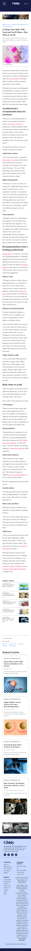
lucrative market (14, 78)
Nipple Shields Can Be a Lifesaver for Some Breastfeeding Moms (12, 704)
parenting (4, 643)
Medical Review (8, 866)
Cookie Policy (20, 874)
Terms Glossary (8, 868)
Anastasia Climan (10, 750)
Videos (5, 891)
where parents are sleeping (10, 160)
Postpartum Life (8, 26)
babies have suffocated (18, 448)
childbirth (4, 645)
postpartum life (12, 643)
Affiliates (6, 872)
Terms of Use (20, 880)
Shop (5, 893)
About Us (6, 864)
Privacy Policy (20, 872)
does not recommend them (17, 475)
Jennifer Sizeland (10, 709)
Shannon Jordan (9, 64)
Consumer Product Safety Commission (14, 569)
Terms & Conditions (22, 870)
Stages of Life (6, 24)
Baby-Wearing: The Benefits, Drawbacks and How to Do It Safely (14, 785)
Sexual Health (7, 879)
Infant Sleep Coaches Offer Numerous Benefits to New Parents (13, 664)
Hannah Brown (7, 254)
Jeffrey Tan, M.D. (16, 124)
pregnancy (20, 643)
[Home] (16, 3)
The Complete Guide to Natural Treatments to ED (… (8, 595)
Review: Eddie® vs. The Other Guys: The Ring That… (8, 620)
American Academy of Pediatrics (12, 566)
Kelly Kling (9, 669)
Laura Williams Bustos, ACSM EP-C (15, 790)
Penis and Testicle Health (6, 583)
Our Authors (7, 870)
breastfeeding (12, 645)
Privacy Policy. (22, 882)
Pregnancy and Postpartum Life (19, 24)
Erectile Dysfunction (5, 592)
